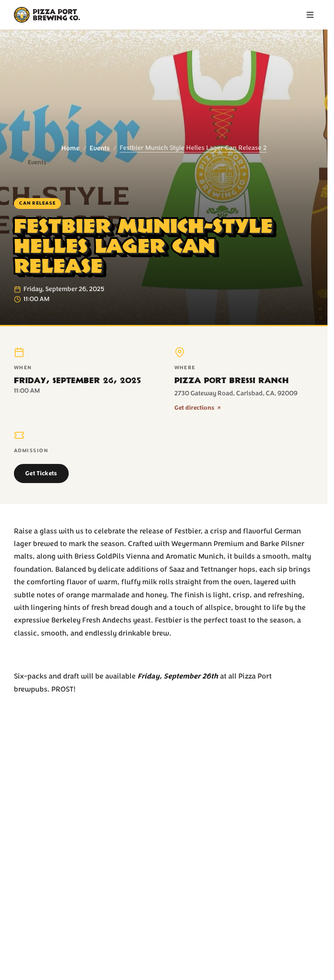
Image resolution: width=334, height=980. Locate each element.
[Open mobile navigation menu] (310, 15)
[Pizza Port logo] (47, 15)
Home (70, 148)
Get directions (194, 408)
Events (100, 148)
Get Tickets (41, 473)
